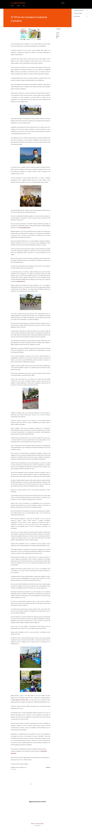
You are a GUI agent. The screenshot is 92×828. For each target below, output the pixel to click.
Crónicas (12, 5)
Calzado (18, 5)
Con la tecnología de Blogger (38, 823)
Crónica (57, 34)
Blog (24, 5)
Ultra (57, 37)
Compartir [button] (58, 28)
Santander (57, 36)
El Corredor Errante (18, 3)
